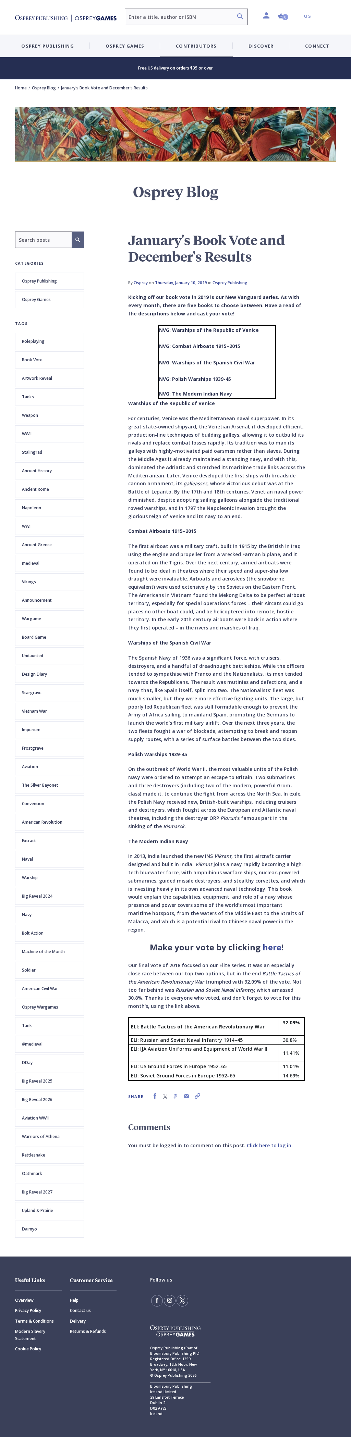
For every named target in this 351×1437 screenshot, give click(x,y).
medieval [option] (30, 563)
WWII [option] (27, 434)
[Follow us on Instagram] (170, 1301)
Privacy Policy (28, 1310)
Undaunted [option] (32, 656)
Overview (24, 1300)
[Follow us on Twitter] (182, 1301)
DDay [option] (27, 1062)
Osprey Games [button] (125, 46)
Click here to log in (269, 1145)
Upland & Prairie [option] (37, 1210)
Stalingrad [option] (32, 452)
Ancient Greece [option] (37, 545)
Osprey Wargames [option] (40, 1007)
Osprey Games (36, 299)
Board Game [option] (34, 637)
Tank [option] (27, 1025)
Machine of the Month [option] (43, 951)
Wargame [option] (31, 619)
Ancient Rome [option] (35, 489)
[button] (283, 16)
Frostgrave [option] (33, 748)
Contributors (196, 46)
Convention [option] (33, 804)
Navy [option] (27, 914)
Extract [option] (29, 841)
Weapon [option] (30, 415)
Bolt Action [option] (33, 933)
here (272, 947)
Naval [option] (27, 859)
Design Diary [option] (34, 674)
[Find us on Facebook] (157, 1301)
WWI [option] (26, 526)
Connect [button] (317, 46)
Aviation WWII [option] (35, 1118)
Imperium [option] (31, 730)
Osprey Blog (44, 88)
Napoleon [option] (31, 508)
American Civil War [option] (40, 988)
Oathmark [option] (32, 1173)
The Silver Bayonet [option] (40, 785)
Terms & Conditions (34, 1321)
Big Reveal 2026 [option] (37, 1099)
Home (21, 88)
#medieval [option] (32, 1044)
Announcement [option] (37, 600)
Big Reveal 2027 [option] (37, 1192)
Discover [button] (261, 46)
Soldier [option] (29, 970)
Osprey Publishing (39, 281)
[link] (155, 1096)
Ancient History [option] (37, 471)
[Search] (240, 17)
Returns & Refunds (88, 1331)
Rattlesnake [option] (33, 1155)
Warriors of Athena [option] (41, 1136)
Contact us (80, 1310)
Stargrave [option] (31, 693)
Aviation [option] (30, 767)
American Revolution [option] (42, 822)
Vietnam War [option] (34, 711)
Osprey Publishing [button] (47, 46)
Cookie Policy (28, 1349)
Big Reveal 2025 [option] (37, 1081)
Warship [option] (30, 877)
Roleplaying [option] (33, 341)
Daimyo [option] (29, 1229)
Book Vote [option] (32, 360)
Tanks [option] (28, 397)
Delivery (78, 1321)
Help (74, 1300)
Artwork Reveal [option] (37, 378)
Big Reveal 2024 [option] (37, 896)
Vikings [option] (29, 582)
